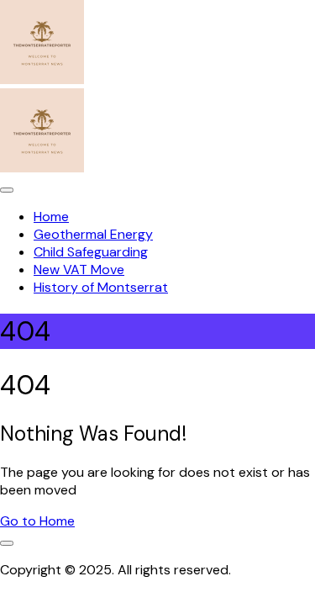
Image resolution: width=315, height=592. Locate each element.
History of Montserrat (101, 287)
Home (51, 216)
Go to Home (37, 521)
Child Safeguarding (91, 252)
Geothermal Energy (93, 234)
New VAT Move (79, 269)
